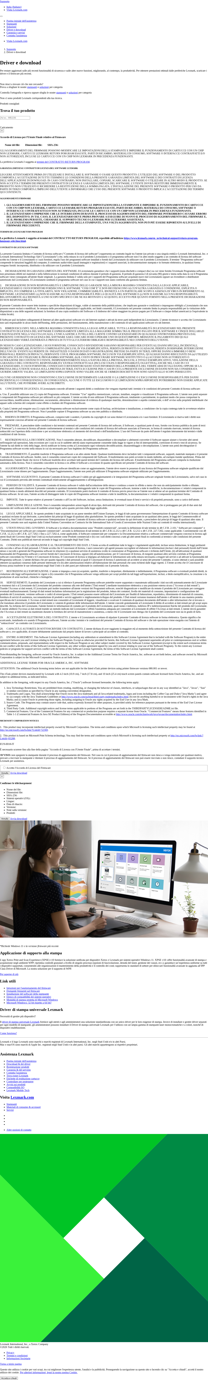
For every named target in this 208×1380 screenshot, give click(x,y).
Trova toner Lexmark (17, 1075)
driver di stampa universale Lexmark (20, 1021)
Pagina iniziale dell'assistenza (21, 1061)
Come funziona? (8, 1033)
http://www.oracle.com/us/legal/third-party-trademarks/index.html (94, 696)
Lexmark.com (22, 1097)
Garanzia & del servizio (18, 1069)
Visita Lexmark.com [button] (16, 9)
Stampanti (11, 1104)
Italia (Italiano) (13, 7)
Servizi (10, 1110)
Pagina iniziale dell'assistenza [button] (21, 21)
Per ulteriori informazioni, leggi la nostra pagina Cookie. (49, 1372)
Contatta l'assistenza (16, 1072)
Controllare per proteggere (19, 1081)
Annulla (4, 773)
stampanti (32, 87)
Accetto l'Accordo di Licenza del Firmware (28, 768)
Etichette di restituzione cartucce (22, 1078)
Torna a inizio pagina (11, 1364)
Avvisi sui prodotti (15, 1084)
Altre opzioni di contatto (18, 1129)
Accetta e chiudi (9, 1378)
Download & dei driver (18, 1064)
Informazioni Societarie (18, 1358)
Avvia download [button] (18, 773)
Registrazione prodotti (17, 1067)
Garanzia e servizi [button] (15, 32)
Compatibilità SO (15, 1087)
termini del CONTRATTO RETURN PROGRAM (63, 161)
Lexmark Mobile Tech (17, 1090)
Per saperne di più (9, 974)
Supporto (11, 49)
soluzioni (44, 87)
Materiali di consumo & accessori (23, 1107)
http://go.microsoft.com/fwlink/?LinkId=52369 (24, 730)
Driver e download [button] (16, 29)
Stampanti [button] (11, 23)
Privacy (10, 1352)
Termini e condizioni (17, 1355)
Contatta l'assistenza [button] (16, 35)
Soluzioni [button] (11, 26)
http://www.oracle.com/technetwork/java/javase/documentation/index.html (154, 714)
